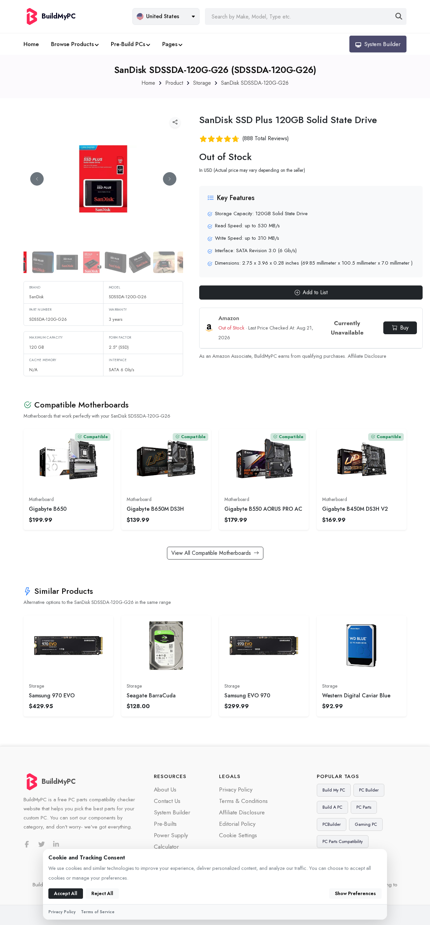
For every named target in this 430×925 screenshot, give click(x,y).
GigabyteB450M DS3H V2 (355, 509)
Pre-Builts (165, 824)
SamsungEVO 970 (247, 695)
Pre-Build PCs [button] (128, 44)
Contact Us (167, 801)
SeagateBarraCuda (151, 695)
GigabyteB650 (48, 509)
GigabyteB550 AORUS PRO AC (263, 509)
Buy (404, 328)
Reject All (102, 893)
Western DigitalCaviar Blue (356, 695)
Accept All (65, 893)
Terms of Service (98, 912)
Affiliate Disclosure (367, 356)
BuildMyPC (59, 781)
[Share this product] (175, 122)
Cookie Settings (238, 835)
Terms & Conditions (243, 801)
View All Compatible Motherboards (211, 553)
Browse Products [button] (72, 44)
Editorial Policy (237, 824)
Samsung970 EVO (52, 695)
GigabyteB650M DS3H (155, 509)
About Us (165, 789)
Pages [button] (169, 44)
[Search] (398, 16)
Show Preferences (355, 893)
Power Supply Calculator (171, 841)
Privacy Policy (235, 789)
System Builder (172, 812)
